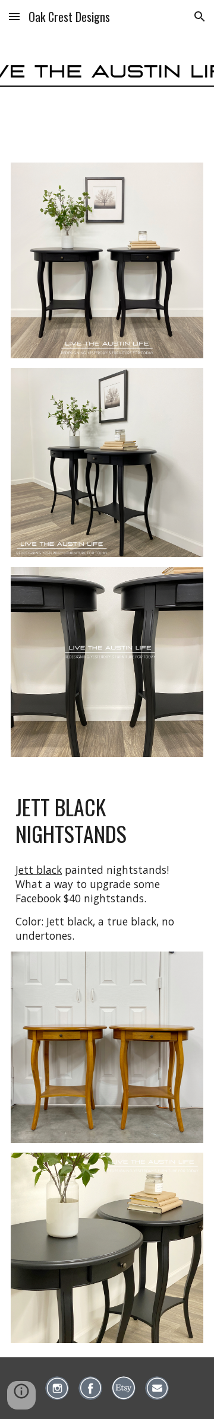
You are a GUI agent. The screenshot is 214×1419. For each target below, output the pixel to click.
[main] (107, 820)
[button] (14, 16)
